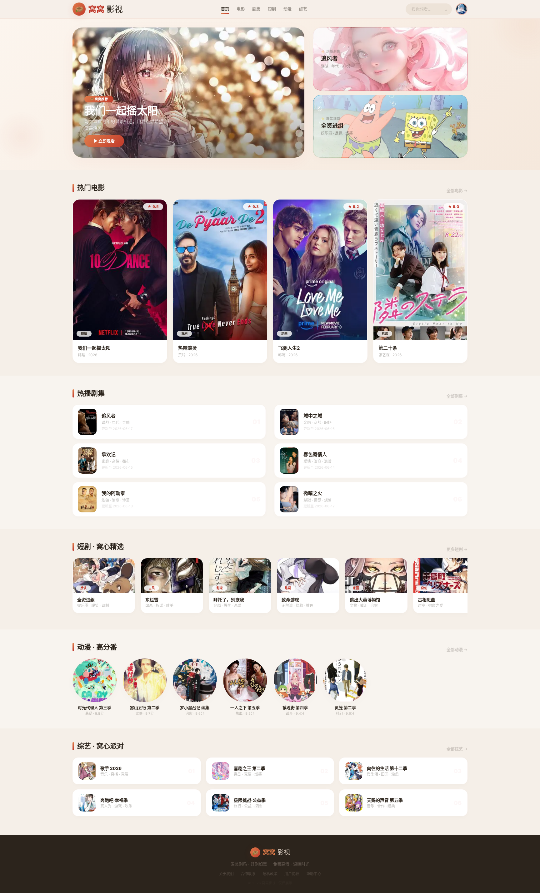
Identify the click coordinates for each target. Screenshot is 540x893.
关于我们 (226, 873)
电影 (241, 8)
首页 (225, 8)
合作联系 (248, 873)
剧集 (256, 8)
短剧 (272, 8)
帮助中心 (313, 873)
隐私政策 (270, 873)
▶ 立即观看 (104, 140)
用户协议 (291, 873)
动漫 (287, 8)
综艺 (303, 8)
